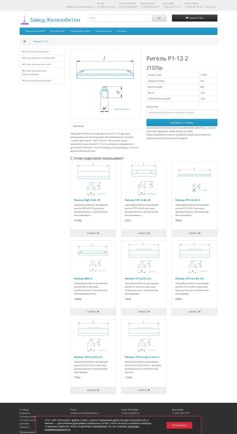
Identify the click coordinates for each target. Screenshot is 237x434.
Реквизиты (25, 413)
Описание (78, 126)
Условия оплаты (103, 31)
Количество (152, 106)
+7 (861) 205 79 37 (181, 413)
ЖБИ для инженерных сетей (36, 64)
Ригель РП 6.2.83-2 (187, 200)
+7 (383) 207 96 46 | (194, 6)
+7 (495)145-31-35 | (106, 6)
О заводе (24, 409)
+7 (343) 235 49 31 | (150, 6)
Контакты (211, 6)
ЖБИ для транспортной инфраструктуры (34, 72)
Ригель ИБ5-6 (83, 278)
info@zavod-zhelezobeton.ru (80, 6)
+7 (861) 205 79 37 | (172, 6)
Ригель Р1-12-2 (40, 41)
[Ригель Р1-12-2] (105, 83)
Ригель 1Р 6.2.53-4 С (138, 278)
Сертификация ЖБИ (80, 31)
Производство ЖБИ (35, 31)
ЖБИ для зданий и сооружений (38, 57)
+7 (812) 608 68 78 (130, 413)
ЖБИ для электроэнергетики (36, 80)
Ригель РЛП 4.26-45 (138, 200)
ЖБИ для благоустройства (35, 51)
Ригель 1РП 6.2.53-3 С (88, 357)
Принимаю (179, 425)
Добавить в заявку (182, 122)
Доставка (24, 423)
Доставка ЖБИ (57, 31)
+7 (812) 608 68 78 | (128, 6)
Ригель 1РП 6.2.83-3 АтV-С (142, 357)
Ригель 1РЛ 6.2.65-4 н (189, 278)
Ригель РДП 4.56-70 (87, 200)
